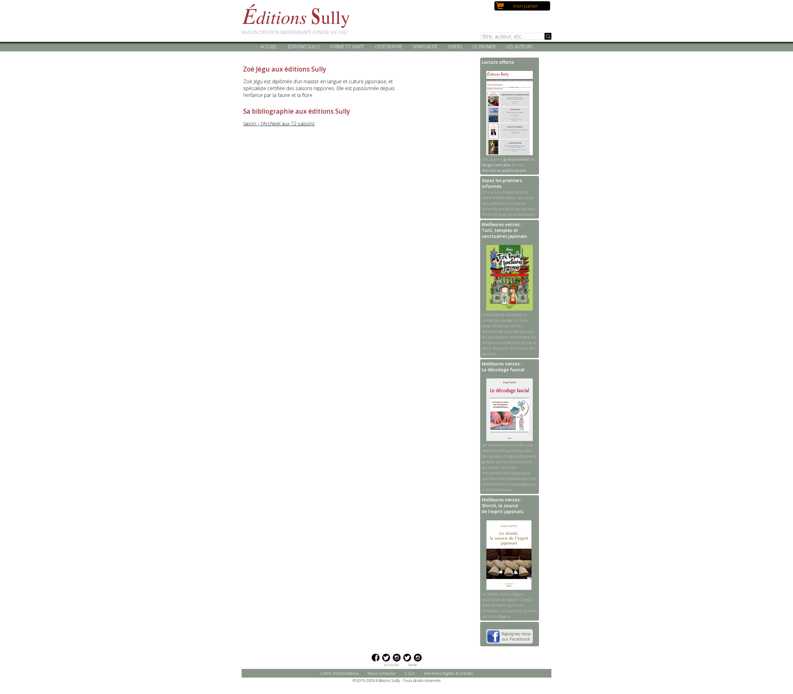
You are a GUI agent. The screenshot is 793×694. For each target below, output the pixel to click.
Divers (455, 47)
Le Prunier (484, 47)
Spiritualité (425, 47)
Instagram (396, 657)
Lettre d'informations (339, 673)
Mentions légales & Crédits (448, 673)
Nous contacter (382, 673)
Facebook (375, 657)
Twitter (386, 657)
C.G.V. (410, 673)
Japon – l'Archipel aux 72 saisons (279, 123)
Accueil (269, 47)
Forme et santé (347, 47)
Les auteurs (519, 47)
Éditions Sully (304, 47)
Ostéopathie (388, 47)
